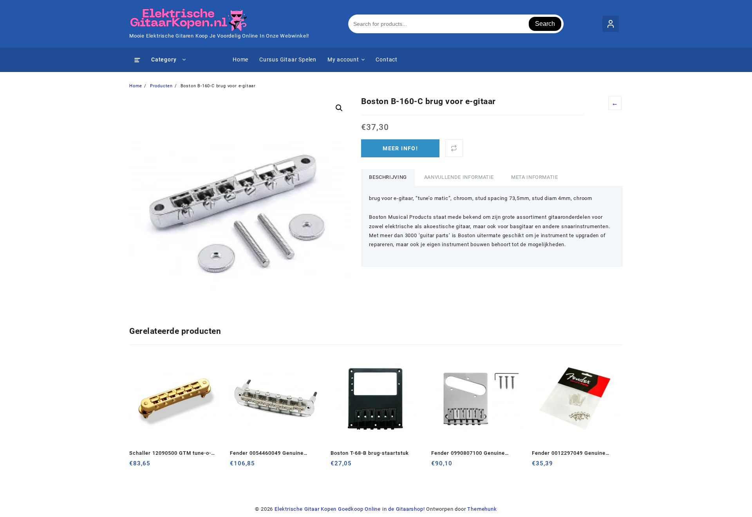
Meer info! (400, 148)
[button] (339, 108)
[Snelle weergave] (151, 466)
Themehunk (482, 509)
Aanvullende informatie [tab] (459, 177)
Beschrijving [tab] (388, 177)
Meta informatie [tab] (534, 177)
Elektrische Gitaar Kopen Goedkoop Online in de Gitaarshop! (350, 509)
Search (545, 23)
